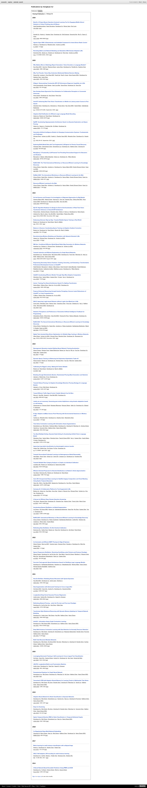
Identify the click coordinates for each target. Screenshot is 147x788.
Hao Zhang (52, 95)
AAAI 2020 (36, 668)
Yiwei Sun (51, 666)
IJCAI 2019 (36, 721)
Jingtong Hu (36, 214)
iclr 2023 (35, 370)
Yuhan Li (60, 491)
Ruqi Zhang (49, 116)
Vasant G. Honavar (60, 597)
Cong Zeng (36, 303)
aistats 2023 (36, 474)
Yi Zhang (43, 770)
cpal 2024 (36, 232)
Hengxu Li (36, 44)
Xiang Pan (70, 509)
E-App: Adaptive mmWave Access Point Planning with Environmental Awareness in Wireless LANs (60, 414)
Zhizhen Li (44, 246)
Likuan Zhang (63, 770)
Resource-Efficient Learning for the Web (45, 183)
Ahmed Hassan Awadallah (40, 566)
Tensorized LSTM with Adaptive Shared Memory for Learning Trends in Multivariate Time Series (60, 680)
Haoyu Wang (65, 177)
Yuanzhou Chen (61, 303)
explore (10, 2)
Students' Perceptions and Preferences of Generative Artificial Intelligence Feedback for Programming (58, 312)
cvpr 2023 (36, 442)
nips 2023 (36, 458)
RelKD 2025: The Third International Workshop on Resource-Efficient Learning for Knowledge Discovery (60, 164)
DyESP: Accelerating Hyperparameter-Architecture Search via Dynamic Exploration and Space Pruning (60, 123)
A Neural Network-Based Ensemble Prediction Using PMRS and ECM (53, 767)
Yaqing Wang (46, 277)
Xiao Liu (66, 698)
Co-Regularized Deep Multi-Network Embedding (47, 731)
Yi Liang (60, 277)
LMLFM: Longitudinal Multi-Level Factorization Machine (49, 664)
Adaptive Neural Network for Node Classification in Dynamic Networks (53, 696)
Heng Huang (80, 211)
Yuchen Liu (36, 417)
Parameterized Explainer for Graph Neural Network (47, 672)
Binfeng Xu (36, 491)
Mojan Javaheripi (67, 326)
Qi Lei (47, 377)
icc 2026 (35, 46)
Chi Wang (55, 126)
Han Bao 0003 (47, 483)
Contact (9, 786)
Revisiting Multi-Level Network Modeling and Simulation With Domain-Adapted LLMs (58, 50)
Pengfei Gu (36, 34)
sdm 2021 (36, 635)
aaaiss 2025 (36, 128)
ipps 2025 (36, 87)
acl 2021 (35, 591)
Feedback (42, 786)
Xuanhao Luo (37, 246)
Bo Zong (86, 631)
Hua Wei (57, 615)
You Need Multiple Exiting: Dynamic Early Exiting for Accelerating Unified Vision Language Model (59, 435)
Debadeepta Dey (66, 564)
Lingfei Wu (75, 519)
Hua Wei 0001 (54, 395)
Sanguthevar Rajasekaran (46, 556)
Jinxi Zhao (53, 605)
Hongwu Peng (59, 360)
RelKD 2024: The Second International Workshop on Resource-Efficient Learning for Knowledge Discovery (61, 323)
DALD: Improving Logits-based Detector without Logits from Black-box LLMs (55, 301)
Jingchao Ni (81, 146)
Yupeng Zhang (49, 658)
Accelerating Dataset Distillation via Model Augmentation (50, 507)
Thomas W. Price (64, 316)
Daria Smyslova (50, 26)
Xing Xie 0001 (63, 201)
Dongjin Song (80, 631)
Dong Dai (78, 85)
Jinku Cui (50, 285)
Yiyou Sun (69, 303)
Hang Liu (55, 556)
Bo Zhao (76, 509)
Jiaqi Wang (36, 456)
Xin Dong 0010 (37, 589)
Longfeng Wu (37, 464)
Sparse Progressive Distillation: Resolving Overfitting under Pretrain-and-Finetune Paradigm (60, 552)
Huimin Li (42, 34)
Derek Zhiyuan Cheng (79, 167)
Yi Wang (35, 295)
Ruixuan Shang (66, 405)
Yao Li (64, 277)
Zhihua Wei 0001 (77, 199)
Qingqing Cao (59, 501)
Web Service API (26, 786)
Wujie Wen (36, 352)
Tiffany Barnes (72, 156)
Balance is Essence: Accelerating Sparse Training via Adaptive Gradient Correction (57, 228)
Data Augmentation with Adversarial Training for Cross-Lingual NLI (52, 587)
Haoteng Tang (49, 34)
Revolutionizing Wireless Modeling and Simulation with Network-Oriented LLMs (56, 236)
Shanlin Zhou (68, 199)
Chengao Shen (37, 146)
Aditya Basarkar (49, 156)
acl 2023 (35, 503)
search (21, 2)
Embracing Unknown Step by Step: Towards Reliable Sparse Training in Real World (57, 220)
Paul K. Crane (64, 75)
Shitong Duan (48, 199)
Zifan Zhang (56, 266)
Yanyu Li (66, 211)
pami (34, 258)
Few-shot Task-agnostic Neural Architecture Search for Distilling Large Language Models (59, 562)
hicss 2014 (36, 772)
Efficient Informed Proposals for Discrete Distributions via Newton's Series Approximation (59, 470)
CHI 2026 (35, 28)
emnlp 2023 (36, 379)
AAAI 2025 (36, 118)
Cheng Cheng (50, 770)
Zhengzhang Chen (47, 146)
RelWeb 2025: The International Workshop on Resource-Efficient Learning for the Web (58, 175)
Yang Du (44, 67)
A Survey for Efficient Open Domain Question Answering (49, 499)
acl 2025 (35, 148)
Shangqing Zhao (69, 417)
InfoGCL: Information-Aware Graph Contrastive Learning (49, 621)
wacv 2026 (36, 38)
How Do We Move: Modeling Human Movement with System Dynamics (53, 578)
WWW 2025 (36, 179)
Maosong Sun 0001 (54, 201)
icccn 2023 (36, 419)
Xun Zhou (69, 483)
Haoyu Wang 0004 (67, 167)
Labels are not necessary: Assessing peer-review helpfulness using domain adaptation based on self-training (60, 402)
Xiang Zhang (83, 564)
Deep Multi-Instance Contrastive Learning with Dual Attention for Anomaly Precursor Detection (60, 629)
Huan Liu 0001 (43, 328)
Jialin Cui (73, 405)
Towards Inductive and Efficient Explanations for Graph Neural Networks (54, 252)
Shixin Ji (61, 211)
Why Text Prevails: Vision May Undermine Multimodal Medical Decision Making (56, 73)
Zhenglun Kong (37, 105)
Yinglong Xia (82, 519)
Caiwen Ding (53, 277)
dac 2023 (35, 354)
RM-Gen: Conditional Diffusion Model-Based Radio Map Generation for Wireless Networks (59, 244)
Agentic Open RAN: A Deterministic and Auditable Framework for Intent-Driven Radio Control (60, 42)
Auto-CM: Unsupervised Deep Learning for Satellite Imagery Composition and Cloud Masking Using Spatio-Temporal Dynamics (60, 480)
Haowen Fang (45, 350)
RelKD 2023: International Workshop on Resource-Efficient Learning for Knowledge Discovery (60, 517)
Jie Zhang (71, 530)
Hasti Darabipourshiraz (39, 26)
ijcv (34, 110)
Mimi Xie (71, 360)
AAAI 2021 (36, 582)
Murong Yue (66, 491)
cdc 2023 (35, 397)
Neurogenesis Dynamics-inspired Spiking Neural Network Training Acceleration (56, 348)
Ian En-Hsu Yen (54, 554)
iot (34, 450)
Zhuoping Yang (54, 211)
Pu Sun (55, 448)
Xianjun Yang (52, 303)
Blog (33, 786)
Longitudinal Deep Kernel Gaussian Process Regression (49, 595)
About (3, 786)
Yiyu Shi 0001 (52, 214)
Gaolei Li (53, 136)
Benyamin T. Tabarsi (38, 156)
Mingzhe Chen (51, 44)
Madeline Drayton (38, 269)
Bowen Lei (42, 116)
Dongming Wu (37, 52)
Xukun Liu (36, 116)
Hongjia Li (69, 544)
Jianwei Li (36, 377)
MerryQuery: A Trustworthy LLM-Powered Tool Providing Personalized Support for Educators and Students (60, 153)
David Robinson (81, 266)
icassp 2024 (36, 287)
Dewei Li (35, 747)
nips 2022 (36, 568)
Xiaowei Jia (55, 483)
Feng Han (72, 254)
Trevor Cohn (75, 501)
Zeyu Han (54, 491)
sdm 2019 (36, 713)
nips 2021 (36, 625)
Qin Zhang (50, 448)
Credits (14, 786)
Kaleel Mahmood (54, 350)
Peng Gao (65, 52)
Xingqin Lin (51, 52)
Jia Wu (43, 755)
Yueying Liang (53, 544)
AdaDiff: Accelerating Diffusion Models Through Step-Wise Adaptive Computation (57, 275)
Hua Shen (48, 491)
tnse (34, 54)
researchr (4, 2)
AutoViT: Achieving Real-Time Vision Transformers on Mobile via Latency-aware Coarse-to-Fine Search (61, 102)
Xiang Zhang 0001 (50, 256)
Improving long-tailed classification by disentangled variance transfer (53, 446)
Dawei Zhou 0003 (60, 464)
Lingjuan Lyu (62, 456)
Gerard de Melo (66, 589)
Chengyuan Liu (37, 405)
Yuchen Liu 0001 (60, 44)
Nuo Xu (68, 350)
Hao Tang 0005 (69, 105)
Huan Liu (85, 177)
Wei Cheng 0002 (56, 254)
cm (34, 140)
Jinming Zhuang (45, 211)
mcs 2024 (36, 271)
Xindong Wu (69, 755)
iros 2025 (35, 97)
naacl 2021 (36, 607)
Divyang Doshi (46, 405)
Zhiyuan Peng (37, 136)
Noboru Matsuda (73, 316)
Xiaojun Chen (67, 501)
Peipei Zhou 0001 (69, 214)
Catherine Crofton (48, 269)
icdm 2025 (36, 69)
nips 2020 (36, 676)
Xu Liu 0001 (57, 285)
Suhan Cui (49, 456)
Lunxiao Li (42, 75)
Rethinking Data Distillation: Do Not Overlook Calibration (49, 528)
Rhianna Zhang (52, 67)
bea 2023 (35, 409)
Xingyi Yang (43, 456)
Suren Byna (64, 85)
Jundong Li (51, 167)
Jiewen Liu (44, 52)
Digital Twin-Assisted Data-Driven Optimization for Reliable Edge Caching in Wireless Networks (61, 334)
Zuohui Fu (51, 589)
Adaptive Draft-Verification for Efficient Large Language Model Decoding (54, 114)
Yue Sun (77, 350)
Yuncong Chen (43, 428)
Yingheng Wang (53, 426)
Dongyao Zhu (43, 472)
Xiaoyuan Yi (56, 199)
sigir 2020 (36, 660)
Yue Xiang (36, 472)
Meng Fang (82, 501)
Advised (40, 11)
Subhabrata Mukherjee (78, 326)
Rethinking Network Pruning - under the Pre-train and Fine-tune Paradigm (54, 603)
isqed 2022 (36, 548)
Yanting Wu (43, 597)
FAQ (37, 786)
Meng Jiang (43, 521)
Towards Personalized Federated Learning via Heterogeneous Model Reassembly (56, 454)
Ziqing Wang (36, 285)
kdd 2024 (35, 330)
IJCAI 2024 (36, 203)
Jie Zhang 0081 (43, 509)
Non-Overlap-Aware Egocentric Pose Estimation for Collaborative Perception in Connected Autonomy (59, 92)
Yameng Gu (60, 698)
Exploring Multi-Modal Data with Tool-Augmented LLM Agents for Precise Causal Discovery (59, 144)
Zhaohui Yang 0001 (62, 136)
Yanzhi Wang (77, 105)
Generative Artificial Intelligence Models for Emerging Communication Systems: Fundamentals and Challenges (60, 133)
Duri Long (73, 26)
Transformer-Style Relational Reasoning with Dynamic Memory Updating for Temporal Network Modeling (60, 612)
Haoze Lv (41, 126)
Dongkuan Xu (59, 26)
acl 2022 (35, 558)
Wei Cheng (46, 387)
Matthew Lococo (58, 269)
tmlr (34, 224)
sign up (40, 776)
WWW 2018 (36, 735)
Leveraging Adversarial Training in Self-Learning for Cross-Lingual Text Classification (58, 656)
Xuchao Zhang (85, 426)
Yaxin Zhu (44, 589)
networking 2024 (37, 248)
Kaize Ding (44, 167)
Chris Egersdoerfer (38, 85)
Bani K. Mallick (58, 222)
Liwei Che (55, 456)
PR (34, 757)
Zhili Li (41, 483)
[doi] (40, 28)
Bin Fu (79, 34)
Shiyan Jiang (66, 26)
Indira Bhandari (72, 266)
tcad (34, 216)
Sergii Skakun (76, 483)
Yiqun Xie (35, 483)
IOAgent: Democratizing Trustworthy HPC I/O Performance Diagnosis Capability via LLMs (59, 83)
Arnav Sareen (47, 85)
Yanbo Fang (44, 530)
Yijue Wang (62, 554)
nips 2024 (36, 307)
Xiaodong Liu (57, 564)
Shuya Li (35, 395)
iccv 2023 (35, 532)
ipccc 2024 (36, 240)
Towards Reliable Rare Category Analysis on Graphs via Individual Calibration (56, 462)
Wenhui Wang (75, 564)
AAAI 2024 (36, 318)
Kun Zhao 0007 (37, 67)
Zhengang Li (53, 105)
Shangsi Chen (43, 501)
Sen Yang (70, 658)
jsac (34, 338)
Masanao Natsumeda (70, 631)
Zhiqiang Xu (75, 303)
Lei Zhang (36, 509)
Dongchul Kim (73, 34)
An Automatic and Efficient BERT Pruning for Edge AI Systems (51, 542)
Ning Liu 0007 (45, 544)
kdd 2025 (35, 171)
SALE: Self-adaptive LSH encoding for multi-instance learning (51, 753)
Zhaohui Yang (60, 417)
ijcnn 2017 (36, 749)
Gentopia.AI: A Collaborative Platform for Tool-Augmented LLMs (52, 489)
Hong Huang (36, 95)
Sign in (34, 776)
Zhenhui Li (60, 580)
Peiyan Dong (61, 105)
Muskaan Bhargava (56, 405)
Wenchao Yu (78, 254)
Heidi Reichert (37, 266)
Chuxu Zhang (37, 167)
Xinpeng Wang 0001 (38, 199)
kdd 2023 (35, 466)
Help (19, 786)
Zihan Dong (47, 316)
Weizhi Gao (42, 377)
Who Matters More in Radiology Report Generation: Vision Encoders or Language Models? (59, 65)
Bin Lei (72, 350)
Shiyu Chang (43, 733)
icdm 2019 (36, 703)
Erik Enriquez (65, 34)
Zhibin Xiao (60, 605)
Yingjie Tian (36, 448)
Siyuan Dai (36, 75)
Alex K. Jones (44, 214)
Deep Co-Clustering (39, 707)
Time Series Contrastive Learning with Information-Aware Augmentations (54, 423)
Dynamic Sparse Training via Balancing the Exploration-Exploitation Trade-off (55, 358)
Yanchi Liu (36, 428)
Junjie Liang (53, 580)
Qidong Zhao (44, 285)
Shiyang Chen (85, 554)
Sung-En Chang (69, 554)
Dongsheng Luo (57, 146)
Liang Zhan (60, 67)
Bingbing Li (78, 554)
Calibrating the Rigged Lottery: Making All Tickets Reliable (50, 366)
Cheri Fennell (64, 266)
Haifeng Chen (73, 146)
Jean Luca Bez (56, 85)
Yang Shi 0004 (55, 316)
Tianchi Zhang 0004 (64, 438)
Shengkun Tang (37, 277)
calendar (15, 2)
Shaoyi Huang (37, 350)
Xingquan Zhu (61, 755)
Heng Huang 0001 (74, 75)
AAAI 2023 (36, 430)
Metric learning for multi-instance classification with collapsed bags (53, 745)
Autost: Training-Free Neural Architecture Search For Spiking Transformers (55, 283)
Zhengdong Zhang (38, 316)
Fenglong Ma (48, 126)
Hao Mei (41, 395)
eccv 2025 (36, 279)
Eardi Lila (57, 75)
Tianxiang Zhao (47, 254)
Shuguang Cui (79, 336)
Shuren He (57, 230)
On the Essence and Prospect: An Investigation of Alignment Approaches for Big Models (59, 197)
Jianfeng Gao (51, 566)
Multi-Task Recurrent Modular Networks (44, 639)
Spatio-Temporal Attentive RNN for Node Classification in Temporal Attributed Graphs (58, 717)
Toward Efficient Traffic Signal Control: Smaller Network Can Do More (53, 393)
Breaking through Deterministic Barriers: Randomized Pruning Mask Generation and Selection (60, 375)
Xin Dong (35, 658)
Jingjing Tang (50, 747)
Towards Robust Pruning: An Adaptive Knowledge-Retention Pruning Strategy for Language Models (60, 384)
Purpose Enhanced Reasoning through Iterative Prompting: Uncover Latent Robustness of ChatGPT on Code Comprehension (59, 292)
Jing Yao (62, 199)
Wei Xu (57, 770)
